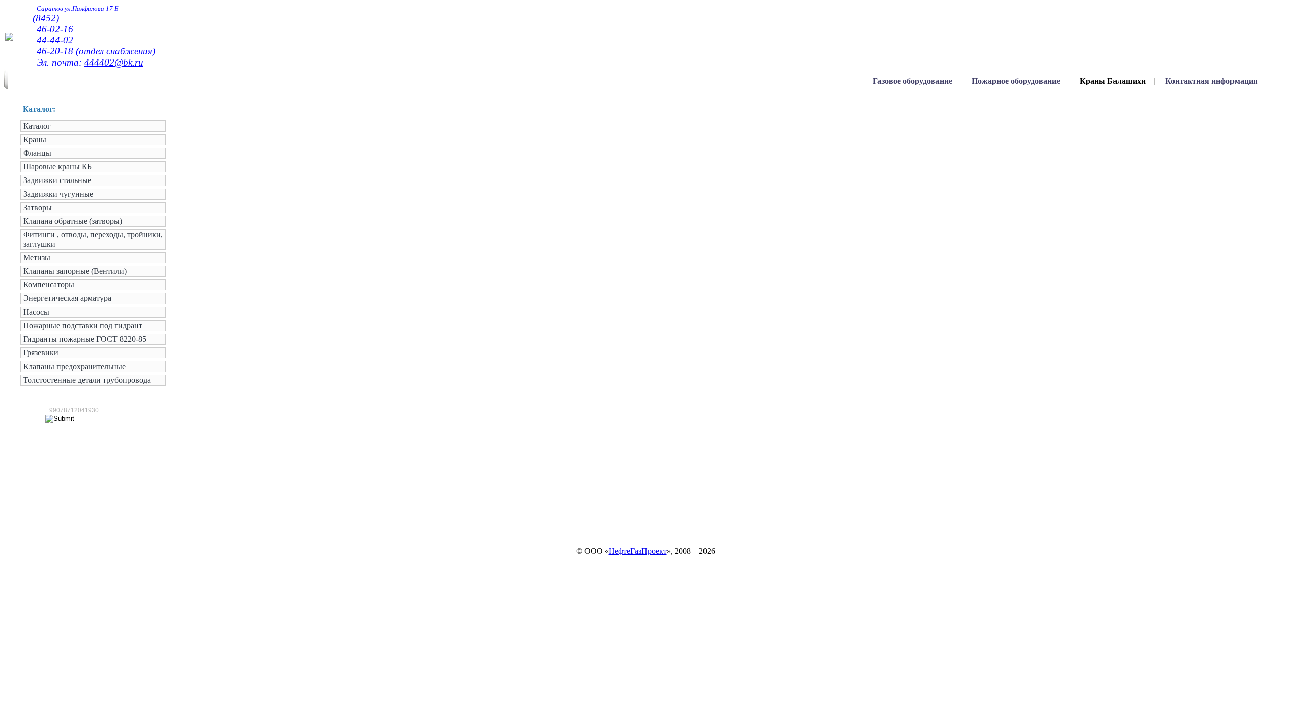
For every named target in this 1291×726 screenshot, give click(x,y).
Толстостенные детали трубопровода (87, 380)
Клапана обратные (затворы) (72, 221)
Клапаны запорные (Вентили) (75, 271)
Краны (34, 139)
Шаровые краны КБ (57, 166)
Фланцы (37, 153)
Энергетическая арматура (67, 298)
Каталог (37, 126)
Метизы (36, 257)
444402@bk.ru (113, 62)
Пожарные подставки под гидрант (82, 325)
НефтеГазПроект (638, 551)
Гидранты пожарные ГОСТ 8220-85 (84, 339)
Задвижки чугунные (58, 194)
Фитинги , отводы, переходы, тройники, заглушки (93, 239)
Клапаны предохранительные (74, 366)
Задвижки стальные (57, 180)
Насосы (36, 312)
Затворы (37, 207)
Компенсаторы (48, 284)
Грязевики (40, 352)
